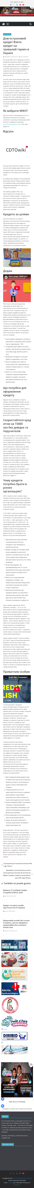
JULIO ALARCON (24, 57)
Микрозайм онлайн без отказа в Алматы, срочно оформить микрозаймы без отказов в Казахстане (16, 923)
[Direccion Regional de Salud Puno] (3, 24)
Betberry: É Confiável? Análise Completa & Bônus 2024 (15, 891)
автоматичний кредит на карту (12, 124)
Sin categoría (7, 34)
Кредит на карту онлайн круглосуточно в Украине (14, 906)
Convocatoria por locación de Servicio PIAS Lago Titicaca (17, 865)
